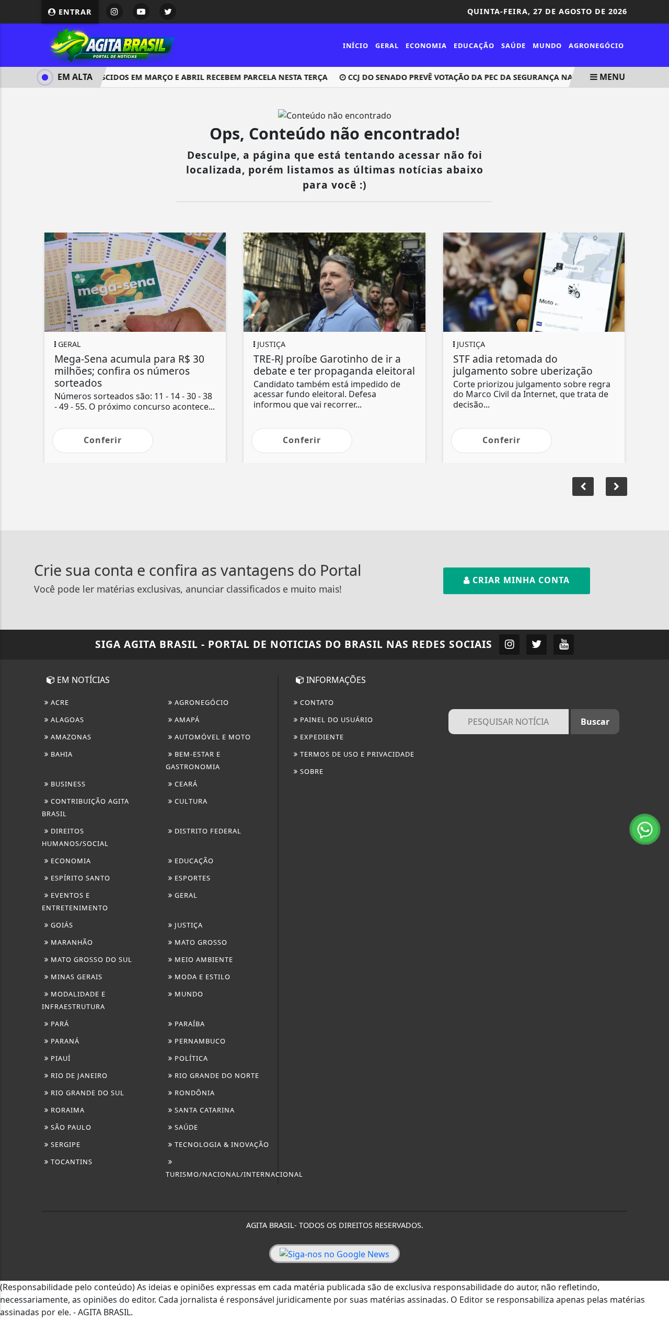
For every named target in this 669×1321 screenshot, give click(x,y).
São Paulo (70, 1127)
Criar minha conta (520, 580)
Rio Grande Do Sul (86, 1092)
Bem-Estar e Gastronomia (193, 760)
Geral (387, 45)
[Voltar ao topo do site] (653, 792)
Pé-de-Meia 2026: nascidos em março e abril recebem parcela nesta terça (165, 77)
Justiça (187, 925)
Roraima (67, 1110)
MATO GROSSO (199, 942)
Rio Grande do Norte (215, 1075)
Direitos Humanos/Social (75, 837)
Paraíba (188, 1023)
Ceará (185, 784)
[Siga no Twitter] (167, 11)
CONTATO (316, 702)
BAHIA (61, 754)
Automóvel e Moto (211, 736)
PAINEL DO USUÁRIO (335, 719)
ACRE (59, 702)
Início (355, 45)
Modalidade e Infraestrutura (74, 1000)
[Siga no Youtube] (141, 11)
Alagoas (66, 719)
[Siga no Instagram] (114, 11)
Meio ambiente (202, 959)
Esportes (191, 878)
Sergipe (64, 1144)
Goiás (61, 925)
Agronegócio (596, 45)
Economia (426, 45)
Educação (474, 45)
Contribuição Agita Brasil (85, 807)
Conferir (103, 440)
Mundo (547, 45)
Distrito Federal (206, 831)
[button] (616, 486)
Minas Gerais (75, 976)
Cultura (189, 801)
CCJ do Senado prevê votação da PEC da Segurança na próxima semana (487, 77)
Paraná (64, 1041)
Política (190, 1058)
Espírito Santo (79, 878)
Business (67, 784)
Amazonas (70, 736)
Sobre (311, 771)
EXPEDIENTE (321, 736)
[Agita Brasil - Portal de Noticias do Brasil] (110, 44)
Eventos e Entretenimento (75, 901)
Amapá (186, 719)
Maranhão (71, 942)
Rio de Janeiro (78, 1075)
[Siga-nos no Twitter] (536, 644)
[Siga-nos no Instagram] (509, 644)
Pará (59, 1023)
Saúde (513, 45)
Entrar (74, 12)
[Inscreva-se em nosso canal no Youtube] (563, 644)
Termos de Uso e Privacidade (356, 754)
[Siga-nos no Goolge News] (334, 1253)
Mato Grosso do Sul (90, 959)
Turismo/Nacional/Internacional (234, 1174)
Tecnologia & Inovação (220, 1144)
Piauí (60, 1058)
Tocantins (71, 1161)
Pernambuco (199, 1041)
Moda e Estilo (201, 976)
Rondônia (193, 1092)
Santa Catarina (203, 1110)
